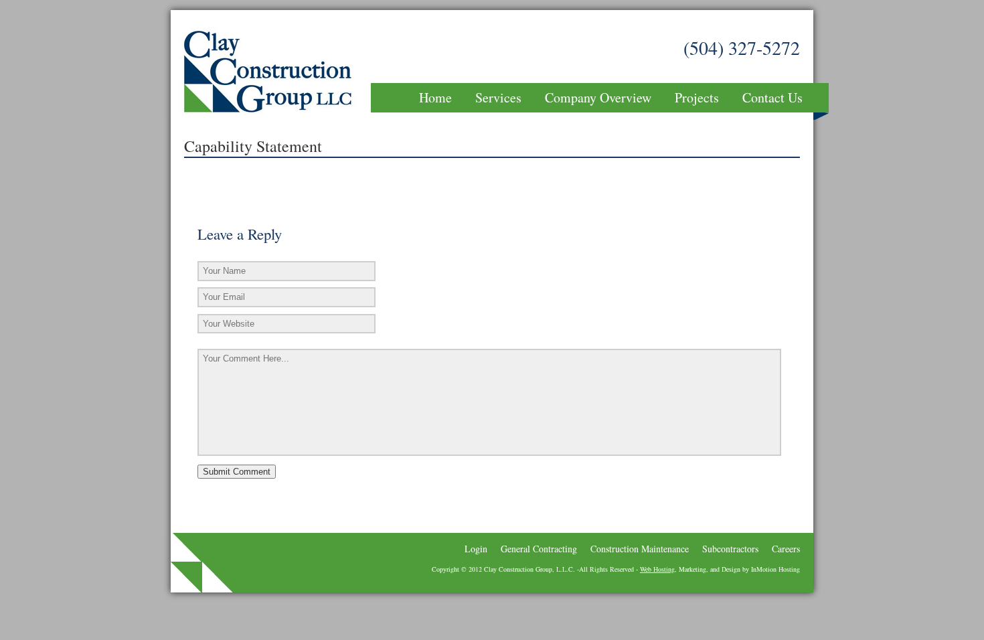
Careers (786, 548)
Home (435, 97)
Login (476, 548)
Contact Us (772, 97)
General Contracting (539, 548)
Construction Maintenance (639, 548)
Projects (697, 97)
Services (498, 97)
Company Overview (598, 97)
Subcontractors (730, 548)
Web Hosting (657, 569)
